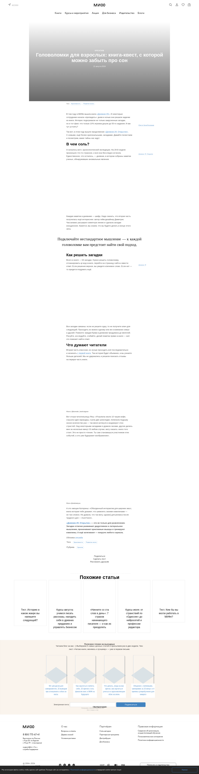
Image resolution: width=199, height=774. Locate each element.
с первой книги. (84, 353)
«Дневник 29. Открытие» (78, 523)
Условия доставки (68, 738)
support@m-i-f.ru (29, 747)
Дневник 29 (142, 265)
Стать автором (105, 731)
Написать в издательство (158, 764)
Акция (95, 13)
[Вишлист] (183, 4)
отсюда (79, 538)
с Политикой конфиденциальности (82, 770)
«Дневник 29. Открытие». (117, 132)
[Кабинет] (176, 4)
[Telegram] (74, 765)
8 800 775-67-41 (31, 734)
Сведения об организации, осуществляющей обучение (149, 732)
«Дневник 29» (103, 114)
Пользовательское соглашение (150, 737)
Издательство (126, 13)
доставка (15, 5)
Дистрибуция (105, 738)
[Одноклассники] (69, 765)
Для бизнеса (109, 13)
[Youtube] (60, 765)
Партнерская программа (109, 735)
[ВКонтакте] (64, 765)
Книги (58, 13)
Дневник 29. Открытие (145, 154)
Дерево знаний (67, 735)
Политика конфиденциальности (151, 740)
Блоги (141, 13)
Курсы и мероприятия (77, 13)
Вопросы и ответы (68, 731)
